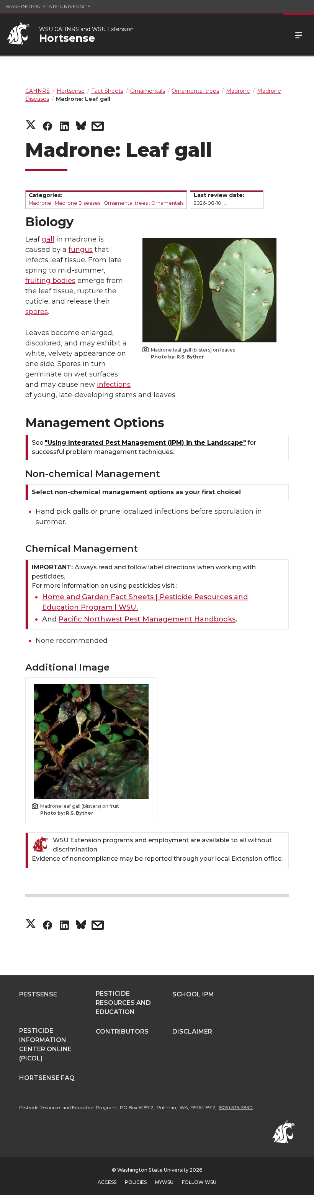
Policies (136, 1182)
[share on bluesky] (81, 127)
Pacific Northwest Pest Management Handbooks (147, 619)
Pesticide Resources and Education (123, 1003)
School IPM (193, 994)
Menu (298, 34)
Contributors (122, 1031)
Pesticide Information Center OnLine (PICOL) (45, 1044)
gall (48, 239)
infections (114, 384)
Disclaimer (192, 1031)
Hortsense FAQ (47, 1078)
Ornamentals (167, 203)
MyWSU (164, 1182)
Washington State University (48, 6)
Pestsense (38, 994)
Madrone (40, 203)
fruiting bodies (50, 280)
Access (107, 1182)
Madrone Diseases (77, 203)
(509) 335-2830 (236, 1107)
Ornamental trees (126, 203)
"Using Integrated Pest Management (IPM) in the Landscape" (145, 442)
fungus (81, 249)
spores (36, 311)
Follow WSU (199, 1182)
